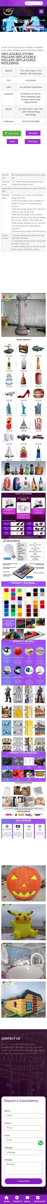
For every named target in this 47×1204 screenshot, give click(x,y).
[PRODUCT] (17, 1197)
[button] (41, 11)
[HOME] (6, 1197)
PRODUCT (17, 1201)
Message (8, 1160)
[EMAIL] (27, 1197)
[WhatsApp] (38, 1197)
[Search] (41, 3)
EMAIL (27, 1201)
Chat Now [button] (13, 133)
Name (7, 1111)
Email (7, 1135)
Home (4, 47)
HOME (7, 1201)
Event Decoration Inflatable (20, 47)
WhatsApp (40, 1146)
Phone (7, 1123)
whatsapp (8, 1148)
